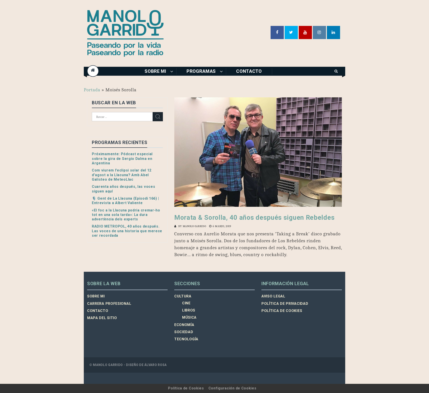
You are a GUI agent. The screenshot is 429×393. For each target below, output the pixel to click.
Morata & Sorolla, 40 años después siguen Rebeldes (254, 217)
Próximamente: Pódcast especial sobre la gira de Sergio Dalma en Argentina (122, 158)
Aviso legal (273, 296)
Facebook (277, 32)
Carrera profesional (109, 303)
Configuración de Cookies (232, 388)
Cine (186, 303)
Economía (184, 325)
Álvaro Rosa (155, 365)
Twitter (291, 32)
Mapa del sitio (102, 318)
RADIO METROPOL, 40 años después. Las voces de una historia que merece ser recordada (127, 231)
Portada (92, 89)
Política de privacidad (284, 303)
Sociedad (183, 332)
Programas (201, 71)
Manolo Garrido (194, 226)
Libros (188, 310)
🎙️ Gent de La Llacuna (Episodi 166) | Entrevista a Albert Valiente (125, 200)
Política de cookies (281, 311)
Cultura (182, 296)
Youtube (305, 32)
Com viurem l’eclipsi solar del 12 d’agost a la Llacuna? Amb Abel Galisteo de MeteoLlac (121, 175)
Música (189, 317)
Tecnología (186, 339)
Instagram (319, 32)
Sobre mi (155, 71)
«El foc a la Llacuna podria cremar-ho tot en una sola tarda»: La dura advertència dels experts (126, 215)
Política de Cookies (186, 388)
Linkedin (333, 32)
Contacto (249, 71)
